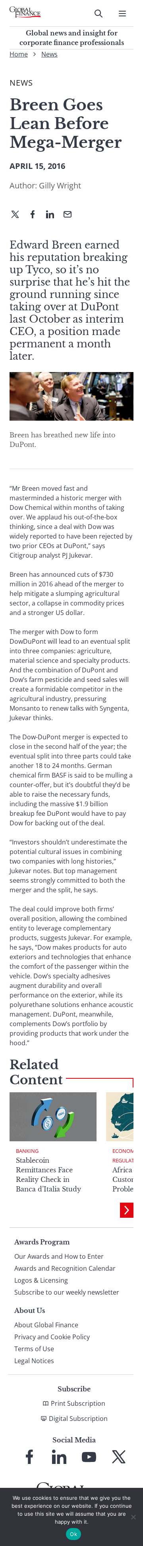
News (49, 54)
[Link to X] (119, 1457)
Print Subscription (78, 1403)
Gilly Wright (60, 185)
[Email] (70, 215)
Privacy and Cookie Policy (52, 1336)
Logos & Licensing (41, 1280)
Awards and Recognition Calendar (65, 1268)
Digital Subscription (78, 1418)
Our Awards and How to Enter (59, 1256)
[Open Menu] (122, 13)
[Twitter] (18, 215)
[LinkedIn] (53, 215)
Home (19, 54)
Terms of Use (34, 1348)
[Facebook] (35, 215)
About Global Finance (46, 1325)
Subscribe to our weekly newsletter (66, 1292)
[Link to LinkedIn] (59, 1457)
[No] (133, 1517)
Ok (73, 1534)
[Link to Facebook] (29, 1457)
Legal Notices (34, 1360)
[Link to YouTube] (89, 1457)
